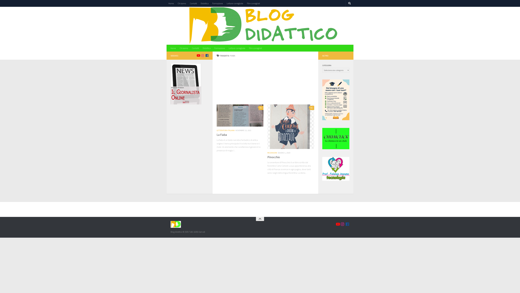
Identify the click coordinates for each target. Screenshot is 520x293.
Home (171, 3)
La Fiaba (222, 135)
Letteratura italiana (226, 130)
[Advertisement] (267, 84)
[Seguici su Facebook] (207, 55)
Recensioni (272, 153)
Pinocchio (273, 157)
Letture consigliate (235, 3)
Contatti (193, 3)
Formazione (217, 3)
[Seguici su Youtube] (198, 55)
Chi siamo (182, 3)
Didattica (205, 3)
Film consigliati (253, 3)
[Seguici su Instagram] (202, 55)
